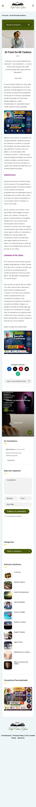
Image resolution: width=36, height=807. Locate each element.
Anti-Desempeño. (19, 602)
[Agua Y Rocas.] (8, 645)
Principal (5, 15)
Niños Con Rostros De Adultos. (21, 663)
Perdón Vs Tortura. (20, 622)
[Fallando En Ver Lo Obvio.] (8, 655)
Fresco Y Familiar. (19, 612)
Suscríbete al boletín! (14, 516)
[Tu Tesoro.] (8, 575)
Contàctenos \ (7, 736)
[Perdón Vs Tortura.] (8, 625)
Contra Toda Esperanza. (21, 592)
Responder (11, 460)
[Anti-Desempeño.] (8, 605)
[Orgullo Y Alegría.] (8, 635)
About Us (21, 738)
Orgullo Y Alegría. (19, 632)
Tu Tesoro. (17, 572)
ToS (26, 736)
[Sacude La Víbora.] (8, 585)
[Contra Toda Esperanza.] (8, 595)
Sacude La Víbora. (19, 582)
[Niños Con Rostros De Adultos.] (8, 665)
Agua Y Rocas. (18, 642)
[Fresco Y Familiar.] (8, 615)
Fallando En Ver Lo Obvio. (22, 652)
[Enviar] (29, 25)
